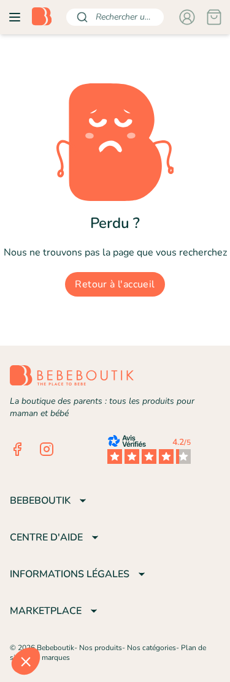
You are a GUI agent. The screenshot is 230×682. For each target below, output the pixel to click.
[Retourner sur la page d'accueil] (42, 17)
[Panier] (214, 17)
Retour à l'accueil (115, 284)
